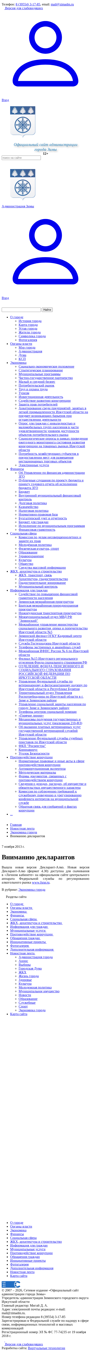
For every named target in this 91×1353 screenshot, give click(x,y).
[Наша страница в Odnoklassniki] (3, 1340)
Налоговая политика (33, 510)
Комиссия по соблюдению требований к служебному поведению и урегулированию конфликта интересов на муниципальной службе (50, 797)
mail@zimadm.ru (62, 4)
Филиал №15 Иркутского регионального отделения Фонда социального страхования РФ (53, 660)
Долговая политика (33, 503)
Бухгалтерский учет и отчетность (43, 518)
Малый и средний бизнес (37, 381)
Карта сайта (18, 1276)
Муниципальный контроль (38, 586)
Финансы (17, 469)
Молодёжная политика (35, 545)
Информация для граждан (29, 590)
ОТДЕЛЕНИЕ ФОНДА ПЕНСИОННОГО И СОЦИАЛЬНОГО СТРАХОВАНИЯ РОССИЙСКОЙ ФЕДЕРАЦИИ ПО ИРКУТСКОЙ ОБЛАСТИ (51, 671)
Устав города (28, 328)
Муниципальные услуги (28, 1249)
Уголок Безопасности (34, 753)
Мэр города (27, 347)
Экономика (18, 362)
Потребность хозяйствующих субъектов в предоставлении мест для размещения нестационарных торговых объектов (49, 457)
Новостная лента (22, 828)
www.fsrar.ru (41, 882)
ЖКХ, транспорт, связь (35, 575)
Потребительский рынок (36, 385)
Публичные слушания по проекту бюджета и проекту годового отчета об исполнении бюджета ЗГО (51, 484)
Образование (28, 552)
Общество (26, 564)
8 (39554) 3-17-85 (28, 4)
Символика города (32, 336)
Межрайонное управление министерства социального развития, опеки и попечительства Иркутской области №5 (53, 628)
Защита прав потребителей (38, 404)
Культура (25, 560)
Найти (47, 309)
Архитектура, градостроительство (43, 579)
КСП (22, 359)
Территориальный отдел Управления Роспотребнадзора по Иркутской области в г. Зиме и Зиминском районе (51, 696)
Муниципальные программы (40, 374)
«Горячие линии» (31, 715)
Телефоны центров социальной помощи (48, 711)
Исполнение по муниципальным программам (52, 526)
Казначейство (28, 507)
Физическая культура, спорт (39, 548)
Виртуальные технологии (46, 1348)
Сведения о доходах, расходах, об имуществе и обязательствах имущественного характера (52, 785)
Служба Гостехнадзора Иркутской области (49, 643)
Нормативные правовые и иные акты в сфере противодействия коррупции (51, 763)
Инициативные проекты (28, 1260)
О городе (16, 317)
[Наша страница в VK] (6, 1340)
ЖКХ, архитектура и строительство (36, 571)
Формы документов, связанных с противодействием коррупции (42, 778)
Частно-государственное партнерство (46, 378)
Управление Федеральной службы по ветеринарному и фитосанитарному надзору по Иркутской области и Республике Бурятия (53, 685)
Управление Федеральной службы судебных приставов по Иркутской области (51, 740)
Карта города (28, 324)
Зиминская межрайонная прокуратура (46, 601)
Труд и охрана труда (33, 389)
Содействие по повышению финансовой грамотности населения (48, 596)
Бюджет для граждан (33, 522)
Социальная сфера (23, 533)
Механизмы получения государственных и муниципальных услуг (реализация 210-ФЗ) (50, 721)
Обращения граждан (25, 1257)
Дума (22, 355)
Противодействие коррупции (31, 757)
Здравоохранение (31, 556)
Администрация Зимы (18, 206)
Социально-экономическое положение (46, 366)
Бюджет (24, 491)
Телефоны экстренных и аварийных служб (50, 647)
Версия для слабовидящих (23, 8)
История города (30, 321)
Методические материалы (37, 772)
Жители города (30, 332)
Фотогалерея (28, 340)
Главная (16, 824)
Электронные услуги (34, 465)
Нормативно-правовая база (38, 514)
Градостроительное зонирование (42, 582)
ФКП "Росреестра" (32, 746)
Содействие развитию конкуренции (45, 400)
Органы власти (21, 343)
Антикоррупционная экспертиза (42, 768)
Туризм (24, 393)
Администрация (30, 351)
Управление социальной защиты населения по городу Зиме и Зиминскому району (52, 706)
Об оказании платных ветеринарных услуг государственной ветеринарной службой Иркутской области (50, 730)
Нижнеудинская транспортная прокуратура (50, 613)
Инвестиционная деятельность (41, 397)
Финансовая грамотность (37, 529)
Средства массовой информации (42, 567)
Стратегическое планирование (41, 370)
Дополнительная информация (31, 1268)
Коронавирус (28, 749)
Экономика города (31, 889)
